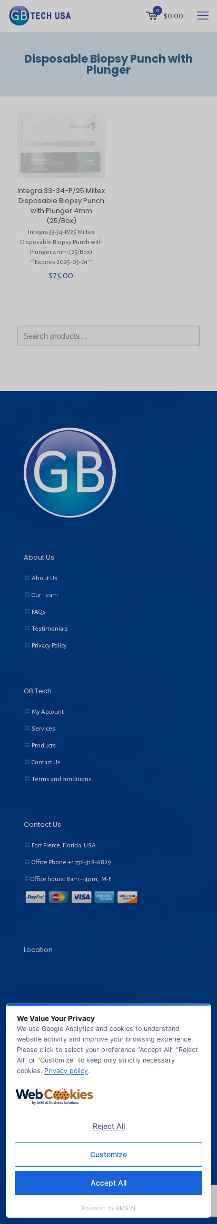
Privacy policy (66, 1071)
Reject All (109, 1125)
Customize (108, 1154)
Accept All (108, 1182)
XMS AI (125, 1208)
